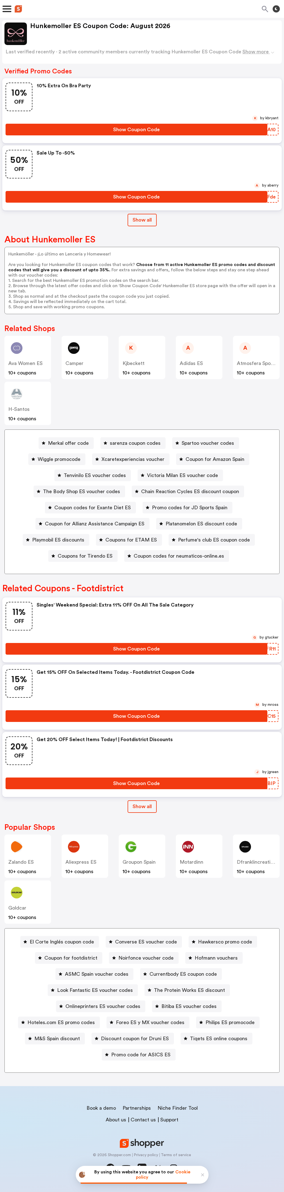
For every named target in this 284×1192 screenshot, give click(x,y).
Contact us (143, 1119)
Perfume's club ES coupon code (214, 539)
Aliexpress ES (81, 862)
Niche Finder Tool (178, 1108)
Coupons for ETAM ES (131, 539)
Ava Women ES (25, 363)
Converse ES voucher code (146, 941)
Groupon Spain (139, 862)
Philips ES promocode (230, 1022)
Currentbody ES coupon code (183, 974)
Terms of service (176, 1155)
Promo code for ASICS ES (141, 1054)
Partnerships (137, 1108)
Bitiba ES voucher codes (189, 1006)
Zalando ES (21, 862)
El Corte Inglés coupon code (62, 941)
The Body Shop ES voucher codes (81, 491)
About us (116, 1119)
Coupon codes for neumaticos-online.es (179, 555)
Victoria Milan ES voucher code (182, 475)
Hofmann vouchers (216, 957)
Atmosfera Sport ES (259, 363)
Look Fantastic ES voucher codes (95, 990)
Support (169, 1119)
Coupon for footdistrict (70, 957)
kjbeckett (133, 363)
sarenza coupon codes (135, 443)
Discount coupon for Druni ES (135, 1038)
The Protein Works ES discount (189, 990)
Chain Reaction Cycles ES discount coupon (190, 491)
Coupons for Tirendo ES (85, 555)
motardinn (191, 862)
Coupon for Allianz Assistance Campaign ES (94, 523)
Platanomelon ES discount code (201, 523)
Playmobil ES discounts (58, 539)
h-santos (19, 409)
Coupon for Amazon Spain (215, 459)
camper (74, 363)
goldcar (17, 907)
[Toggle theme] (276, 9)
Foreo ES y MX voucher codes (150, 1022)
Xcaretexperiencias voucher (133, 459)
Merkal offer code (68, 443)
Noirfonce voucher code (146, 957)
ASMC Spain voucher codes (96, 974)
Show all (142, 219)
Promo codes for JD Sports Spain (189, 507)
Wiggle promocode (59, 459)
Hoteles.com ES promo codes (61, 1022)
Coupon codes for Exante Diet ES (92, 507)
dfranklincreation (256, 862)
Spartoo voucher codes (208, 443)
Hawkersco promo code (225, 941)
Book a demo (101, 1108)
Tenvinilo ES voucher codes (95, 475)
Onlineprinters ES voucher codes (102, 1006)
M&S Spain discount (57, 1038)
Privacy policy (146, 1155)
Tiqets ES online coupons (218, 1038)
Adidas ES (191, 363)
